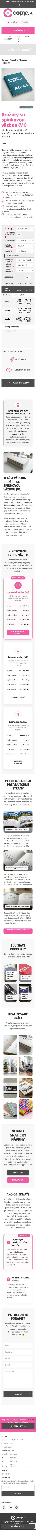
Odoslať (18, 1394)
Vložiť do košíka (21, 383)
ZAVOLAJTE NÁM (18, 1180)
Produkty (14, 60)
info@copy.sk (8, 1447)
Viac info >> (20, 1426)
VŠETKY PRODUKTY (8, 38)
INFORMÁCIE (5, 1474)
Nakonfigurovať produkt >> (18, 931)
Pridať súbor (20, 359)
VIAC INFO (19, 38)
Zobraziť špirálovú (18, 762)
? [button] (11, 251)
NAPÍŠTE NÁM (18, 1173)
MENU (3, 1470)
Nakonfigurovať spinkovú (18, 633)
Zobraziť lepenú (18, 697)
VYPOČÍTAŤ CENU (18, 1526)
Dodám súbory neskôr (20, 370)
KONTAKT (28, 37)
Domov (5, 60)
